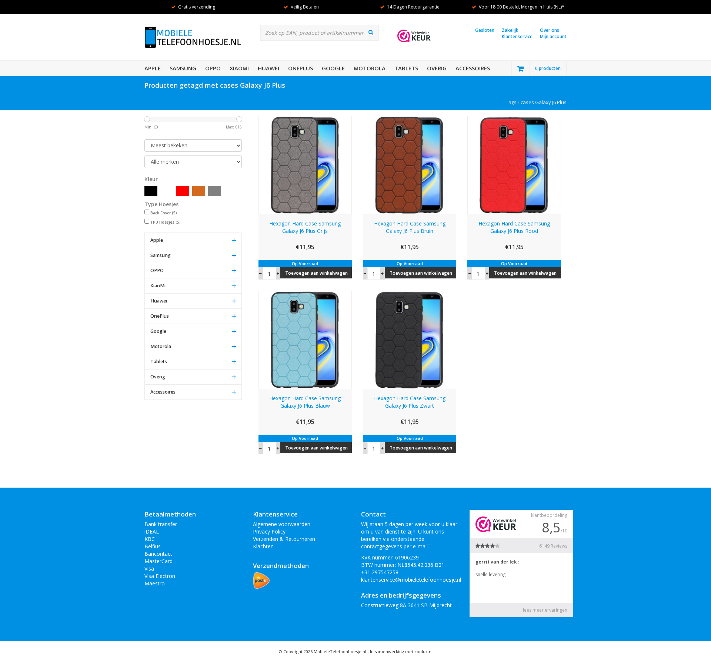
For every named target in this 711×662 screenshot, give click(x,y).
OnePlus (300, 68)
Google (333, 68)
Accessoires (472, 68)
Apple (152, 68)
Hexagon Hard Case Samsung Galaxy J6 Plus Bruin (409, 227)
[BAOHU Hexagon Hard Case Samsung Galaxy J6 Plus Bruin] (409, 164)
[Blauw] (166, 191)
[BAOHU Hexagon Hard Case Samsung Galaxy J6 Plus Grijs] (305, 164)
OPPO (213, 68)
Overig (437, 68)
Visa (149, 568)
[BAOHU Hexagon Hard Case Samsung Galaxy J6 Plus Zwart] (409, 339)
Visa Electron (159, 575)
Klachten (263, 546)
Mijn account (553, 36)
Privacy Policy (269, 531)
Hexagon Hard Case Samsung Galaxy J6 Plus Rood (514, 227)
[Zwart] (150, 191)
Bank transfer (160, 524)
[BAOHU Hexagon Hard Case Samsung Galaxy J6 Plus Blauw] (305, 339)
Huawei (268, 68)
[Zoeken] (370, 32)
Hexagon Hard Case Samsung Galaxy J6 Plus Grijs (305, 227)
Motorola (369, 68)
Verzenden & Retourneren (284, 538)
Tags (511, 102)
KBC (149, 538)
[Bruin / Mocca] (198, 191)
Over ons (549, 30)
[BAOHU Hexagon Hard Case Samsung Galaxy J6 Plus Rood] (514, 164)
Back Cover (163, 212)
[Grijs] (214, 191)
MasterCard (158, 561)
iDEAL (151, 531)
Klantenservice (517, 36)
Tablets (406, 68)
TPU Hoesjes (165, 222)
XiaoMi (239, 68)
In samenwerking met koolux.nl (401, 651)
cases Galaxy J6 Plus (544, 102)
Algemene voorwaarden (281, 524)
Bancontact (158, 553)
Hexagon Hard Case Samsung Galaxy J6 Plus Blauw (305, 402)
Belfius (152, 546)
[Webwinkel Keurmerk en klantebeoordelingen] (414, 36)
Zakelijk (510, 30)
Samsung (183, 68)
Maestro (154, 583)
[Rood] (182, 191)
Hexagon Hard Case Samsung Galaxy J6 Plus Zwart (409, 402)
